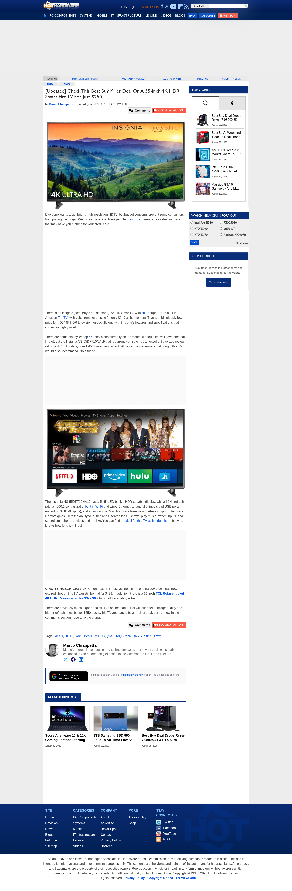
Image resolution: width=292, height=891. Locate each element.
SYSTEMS (86, 15)
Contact (106, 834)
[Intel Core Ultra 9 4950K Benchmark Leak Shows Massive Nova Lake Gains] (203, 171)
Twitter (168, 822)
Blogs (49, 834)
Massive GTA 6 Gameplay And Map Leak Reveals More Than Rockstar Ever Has (226, 187)
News (67, 84)
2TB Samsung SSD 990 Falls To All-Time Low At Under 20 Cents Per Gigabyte (113, 738)
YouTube (169, 833)
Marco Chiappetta (80, 645)
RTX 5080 (230, 222)
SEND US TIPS (150, 7)
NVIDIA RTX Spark (231, 78)
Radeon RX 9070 (234, 235)
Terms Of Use (186, 878)
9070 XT (229, 229)
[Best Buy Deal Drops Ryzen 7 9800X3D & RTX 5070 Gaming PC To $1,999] (164, 718)
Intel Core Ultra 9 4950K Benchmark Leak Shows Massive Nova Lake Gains (227, 169)
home (50, 84)
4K (91, 337)
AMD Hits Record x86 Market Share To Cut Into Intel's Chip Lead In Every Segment (227, 152)
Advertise (107, 823)
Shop (192, 15)
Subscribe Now (218, 282)
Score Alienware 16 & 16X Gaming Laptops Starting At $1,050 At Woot (67, 738)
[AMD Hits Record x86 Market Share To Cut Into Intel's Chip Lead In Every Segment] (203, 154)
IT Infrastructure (84, 834)
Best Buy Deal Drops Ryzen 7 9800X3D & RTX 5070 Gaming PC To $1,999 (163, 738)
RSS (166, 839)
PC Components (85, 817)
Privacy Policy (111, 840)
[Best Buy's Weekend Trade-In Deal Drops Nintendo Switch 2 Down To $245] (203, 137)
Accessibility (137, 817)
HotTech (106, 846)
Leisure (78, 840)
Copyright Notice (160, 878)
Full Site (51, 840)
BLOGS (180, 15)
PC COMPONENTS (63, 15)
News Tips (108, 829)
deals (59, 636)
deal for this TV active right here (148, 520)
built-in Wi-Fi (94, 506)
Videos (78, 846)
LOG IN (126, 7)
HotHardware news (134, 674)
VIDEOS (166, 15)
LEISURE (151, 15)
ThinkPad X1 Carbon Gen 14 (86, 78)
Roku (78, 636)
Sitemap (51, 846)
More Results (242, 243)
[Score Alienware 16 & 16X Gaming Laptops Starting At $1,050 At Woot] (67, 718)
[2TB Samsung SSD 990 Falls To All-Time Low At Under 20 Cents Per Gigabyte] (116, 718)
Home (49, 817)
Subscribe (207, 15)
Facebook (170, 828)
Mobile (78, 829)
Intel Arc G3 (202, 78)
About (105, 817)
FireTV (63, 317)
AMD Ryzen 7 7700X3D (133, 78)
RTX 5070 (201, 235)
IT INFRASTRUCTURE (126, 15)
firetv (157, 636)
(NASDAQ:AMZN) (119, 636)
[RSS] (186, 7)
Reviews (51, 823)
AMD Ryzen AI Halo (173, 78)
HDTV (69, 636)
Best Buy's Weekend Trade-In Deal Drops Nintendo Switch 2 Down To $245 (226, 135)
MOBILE (101, 15)
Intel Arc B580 (203, 222)
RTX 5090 (201, 229)
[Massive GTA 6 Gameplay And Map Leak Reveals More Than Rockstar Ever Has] (203, 189)
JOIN (135, 7)
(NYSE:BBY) (143, 636)
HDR (145, 313)
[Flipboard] (180, 7)
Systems (79, 823)
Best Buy (133, 219)
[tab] (205, 103)
